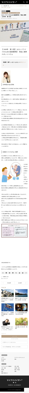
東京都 (2, 369)
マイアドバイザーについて (19, 357)
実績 (15, 359)
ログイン (13, 346)
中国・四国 (16, 366)
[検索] (24, 2)
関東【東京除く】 (4, 373)
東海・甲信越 (17, 369)
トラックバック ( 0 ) (14, 338)
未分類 (2, 360)
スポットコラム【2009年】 (14, 12)
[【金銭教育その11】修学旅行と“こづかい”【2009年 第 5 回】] (21, 283)
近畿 (15, 371)
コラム (3, 11)
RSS (15, 382)
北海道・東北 (17, 368)
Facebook (13, 382)
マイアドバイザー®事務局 (6, 366)
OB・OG (8, 11)
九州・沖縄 (3, 368)
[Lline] (12, 273)
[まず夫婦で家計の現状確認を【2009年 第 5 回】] (7, 283)
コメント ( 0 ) (14, 336)
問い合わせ (3, 359)
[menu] (27, 2)
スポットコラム (5, 12)
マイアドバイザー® (14, 380)
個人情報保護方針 (17, 385)
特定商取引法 (10, 385)
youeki (7, 276)
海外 (2, 371)
